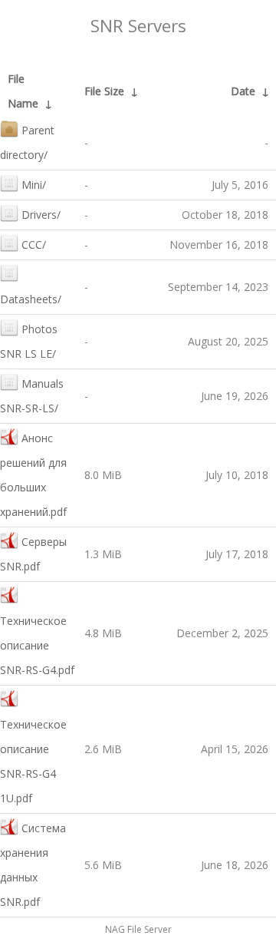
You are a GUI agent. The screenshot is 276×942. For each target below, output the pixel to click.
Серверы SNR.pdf (33, 553)
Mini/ (33, 184)
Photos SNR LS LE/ (29, 341)
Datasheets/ (30, 299)
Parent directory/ (27, 142)
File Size (104, 91)
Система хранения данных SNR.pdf (33, 865)
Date (243, 91)
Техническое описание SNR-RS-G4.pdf (37, 645)
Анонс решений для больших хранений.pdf (33, 475)
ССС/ (33, 244)
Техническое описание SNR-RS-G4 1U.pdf (33, 761)
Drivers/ (41, 214)
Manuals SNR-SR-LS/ (32, 395)
